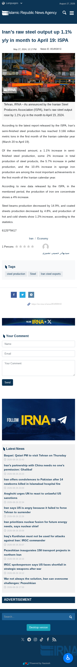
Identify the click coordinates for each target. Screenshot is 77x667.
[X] (22, 639)
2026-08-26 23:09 (15, 488)
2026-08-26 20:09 (15, 530)
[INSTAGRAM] (35, 639)
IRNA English (33, 13)
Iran (31, 238)
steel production (16, 273)
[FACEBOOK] (48, 639)
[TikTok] (41, 639)
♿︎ (68, 657)
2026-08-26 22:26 (15, 516)
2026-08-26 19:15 (15, 559)
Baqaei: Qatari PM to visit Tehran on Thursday (35, 455)
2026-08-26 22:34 (15, 502)
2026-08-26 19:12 (15, 573)
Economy (42, 238)
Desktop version (38, 627)
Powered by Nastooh (40, 663)
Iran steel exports (51, 273)
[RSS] (54, 639)
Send (7, 382)
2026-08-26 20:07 (15, 545)
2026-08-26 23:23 (15, 474)
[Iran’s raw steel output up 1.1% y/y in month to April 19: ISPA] (38, 77)
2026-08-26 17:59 (15, 587)
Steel (33, 273)
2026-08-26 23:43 (15, 459)
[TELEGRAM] (29, 639)
